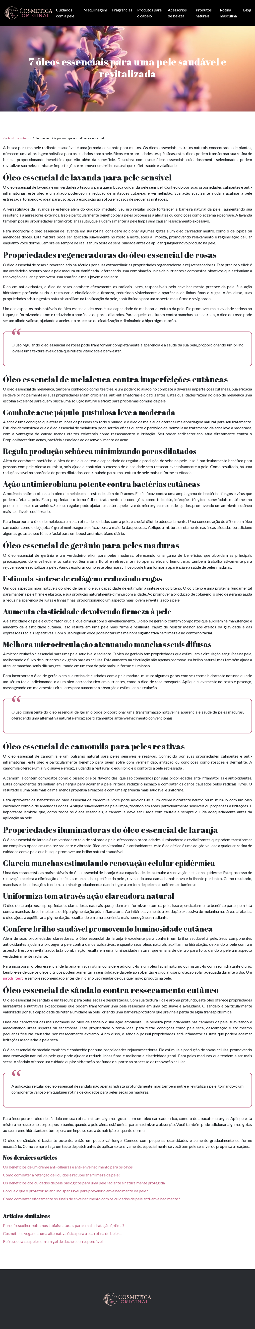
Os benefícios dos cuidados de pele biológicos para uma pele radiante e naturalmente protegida (84, 1182)
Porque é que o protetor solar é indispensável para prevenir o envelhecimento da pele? (75, 1190)
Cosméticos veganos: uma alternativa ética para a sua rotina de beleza (62, 1233)
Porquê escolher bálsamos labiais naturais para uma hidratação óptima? (63, 1225)
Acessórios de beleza (177, 12)
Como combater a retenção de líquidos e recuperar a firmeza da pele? (61, 1174)
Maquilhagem (95, 9)
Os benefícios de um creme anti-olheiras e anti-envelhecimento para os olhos (68, 1166)
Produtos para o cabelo (149, 12)
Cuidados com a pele (65, 12)
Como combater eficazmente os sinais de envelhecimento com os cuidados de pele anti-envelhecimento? (91, 1198)
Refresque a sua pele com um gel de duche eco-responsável (53, 1241)
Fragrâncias (122, 9)
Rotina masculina (228, 12)
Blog (247, 9)
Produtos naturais (204, 12)
